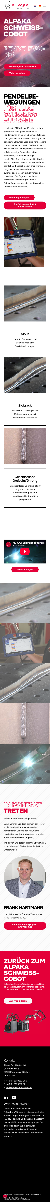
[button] (5, 1197)
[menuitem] (44, 5)
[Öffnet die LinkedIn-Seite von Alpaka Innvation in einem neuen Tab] (6, 1097)
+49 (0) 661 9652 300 (16, 1080)
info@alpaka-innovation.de (19, 1087)
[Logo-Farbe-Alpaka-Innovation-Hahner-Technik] (21, 5)
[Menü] (44, 5)
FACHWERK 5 (36, 1194)
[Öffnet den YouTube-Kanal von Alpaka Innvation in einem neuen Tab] (14, 1097)
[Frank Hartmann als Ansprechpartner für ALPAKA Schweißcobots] (25, 877)
